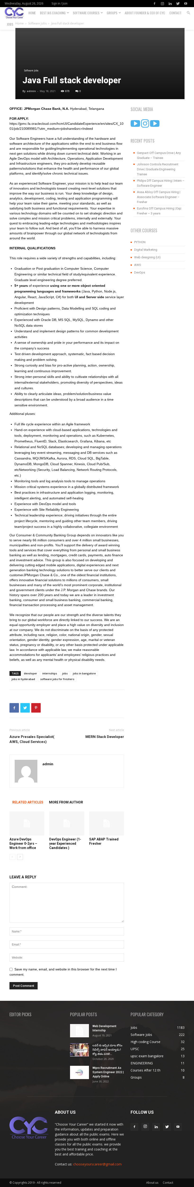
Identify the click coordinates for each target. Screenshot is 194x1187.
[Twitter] (177, 3)
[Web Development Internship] (79, 1030)
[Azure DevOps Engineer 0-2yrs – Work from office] (26, 823)
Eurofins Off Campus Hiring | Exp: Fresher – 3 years (159, 211)
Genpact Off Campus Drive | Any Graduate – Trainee (159, 155)
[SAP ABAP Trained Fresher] (106, 823)
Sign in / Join (59, 3)
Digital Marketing (145, 249)
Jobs (10, 24)
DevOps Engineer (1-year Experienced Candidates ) (65, 843)
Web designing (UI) (147, 257)
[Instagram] (162, 3)
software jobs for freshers (57, 679)
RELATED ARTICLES (27, 802)
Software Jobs (31, 70)
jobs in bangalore (84, 673)
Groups (112, 12)
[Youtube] (185, 3)
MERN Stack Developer (104, 737)
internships (49, 673)
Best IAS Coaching (53, 12)
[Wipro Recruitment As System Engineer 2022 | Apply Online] (79, 1072)
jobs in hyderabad (23, 679)
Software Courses (86, 12)
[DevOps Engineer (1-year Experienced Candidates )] (66, 823)
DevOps (139, 272)
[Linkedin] (170, 3)
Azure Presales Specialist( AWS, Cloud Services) (31, 739)
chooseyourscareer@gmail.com (97, 1164)
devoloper (30, 673)
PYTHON (140, 242)
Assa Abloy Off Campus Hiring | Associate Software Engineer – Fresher (158, 197)
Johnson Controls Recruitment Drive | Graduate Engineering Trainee (157, 169)
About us (152, 1183)
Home (32, 12)
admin (31, 91)
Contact (175, 12)
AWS (137, 265)
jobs (65, 673)
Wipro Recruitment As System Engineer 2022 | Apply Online (108, 1072)
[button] (188, 13)
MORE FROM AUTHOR (66, 802)
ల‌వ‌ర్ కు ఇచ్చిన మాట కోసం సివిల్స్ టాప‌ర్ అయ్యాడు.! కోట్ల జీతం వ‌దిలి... (107, 1050)
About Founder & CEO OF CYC (145, 12)
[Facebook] (154, 3)
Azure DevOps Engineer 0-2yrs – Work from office (23, 843)
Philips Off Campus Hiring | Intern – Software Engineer (161, 183)
